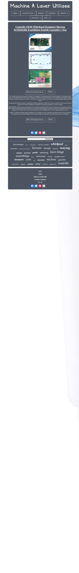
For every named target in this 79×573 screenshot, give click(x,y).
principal (27, 153)
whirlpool (57, 144)
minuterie (41, 160)
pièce (66, 145)
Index (40, 171)
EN (39, 182)
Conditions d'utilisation (40, 179)
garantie (62, 159)
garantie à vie (53, 164)
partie (35, 152)
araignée (23, 164)
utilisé (34, 160)
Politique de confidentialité (40, 176)
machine (51, 159)
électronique (18, 144)
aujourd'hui (15, 164)
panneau (14, 149)
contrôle (63, 163)
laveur (32, 156)
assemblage (22, 155)
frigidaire (19, 153)
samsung (44, 152)
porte (27, 145)
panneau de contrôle (24, 149)
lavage (47, 148)
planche (55, 149)
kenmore (19, 159)
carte (28, 159)
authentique (41, 156)
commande (33, 145)
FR (41, 182)
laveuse (37, 148)
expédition (30, 164)
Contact (40, 174)
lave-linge (57, 152)
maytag (65, 148)
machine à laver (59, 156)
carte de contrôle (43, 145)
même (38, 164)
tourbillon (45, 164)
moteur (50, 156)
